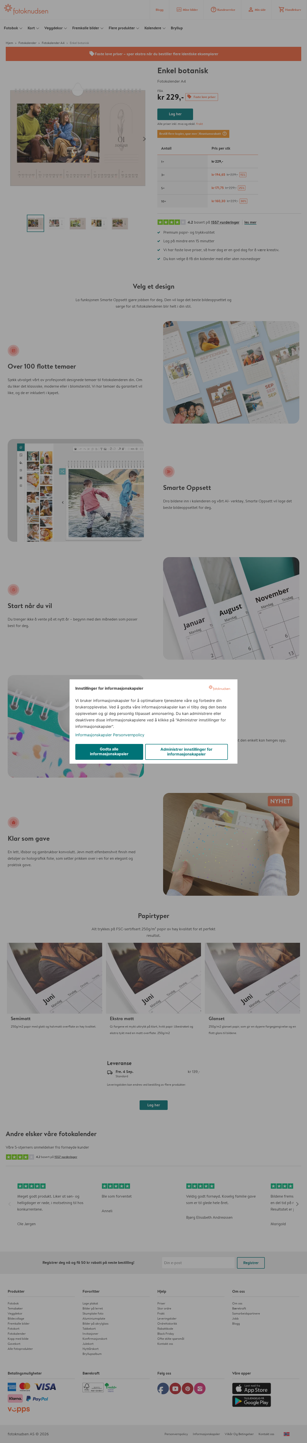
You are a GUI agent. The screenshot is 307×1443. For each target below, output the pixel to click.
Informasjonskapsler (93, 734)
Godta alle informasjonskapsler (109, 751)
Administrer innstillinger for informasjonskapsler (186, 751)
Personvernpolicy (128, 734)
